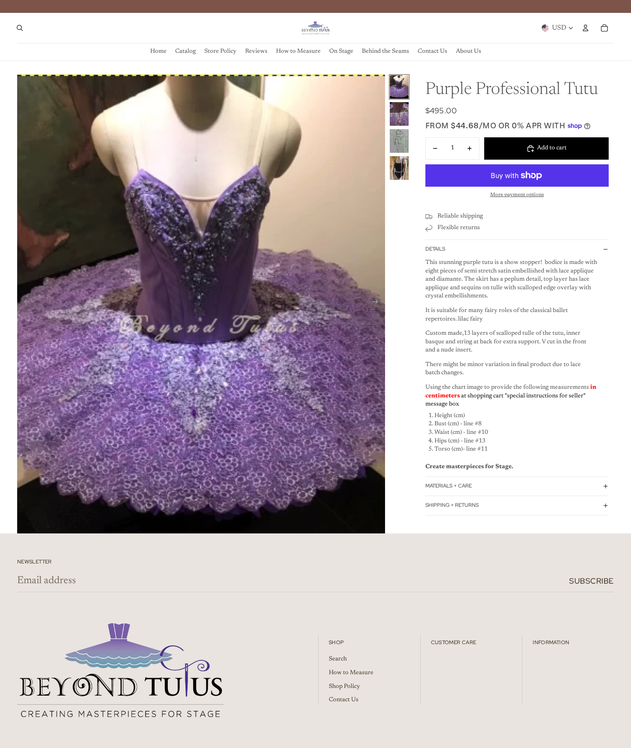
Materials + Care (448, 485)
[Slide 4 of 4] (399, 168)
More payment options (517, 194)
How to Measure (351, 673)
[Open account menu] (585, 27)
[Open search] (19, 27)
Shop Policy (344, 687)
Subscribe (591, 581)
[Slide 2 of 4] (399, 114)
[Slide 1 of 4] (399, 87)
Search (338, 659)
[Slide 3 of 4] (399, 141)
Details (435, 248)
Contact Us (343, 700)
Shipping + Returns (452, 505)
